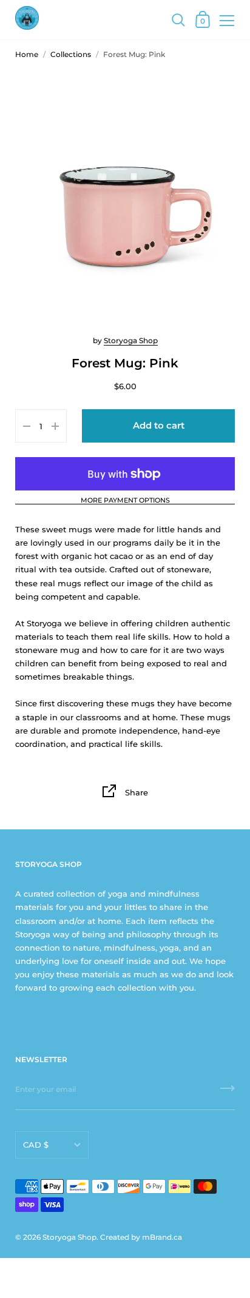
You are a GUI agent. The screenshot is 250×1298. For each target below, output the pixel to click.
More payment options (125, 500)
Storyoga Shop (131, 340)
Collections (70, 54)
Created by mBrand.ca (141, 1237)
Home (26, 54)
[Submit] (227, 1092)
